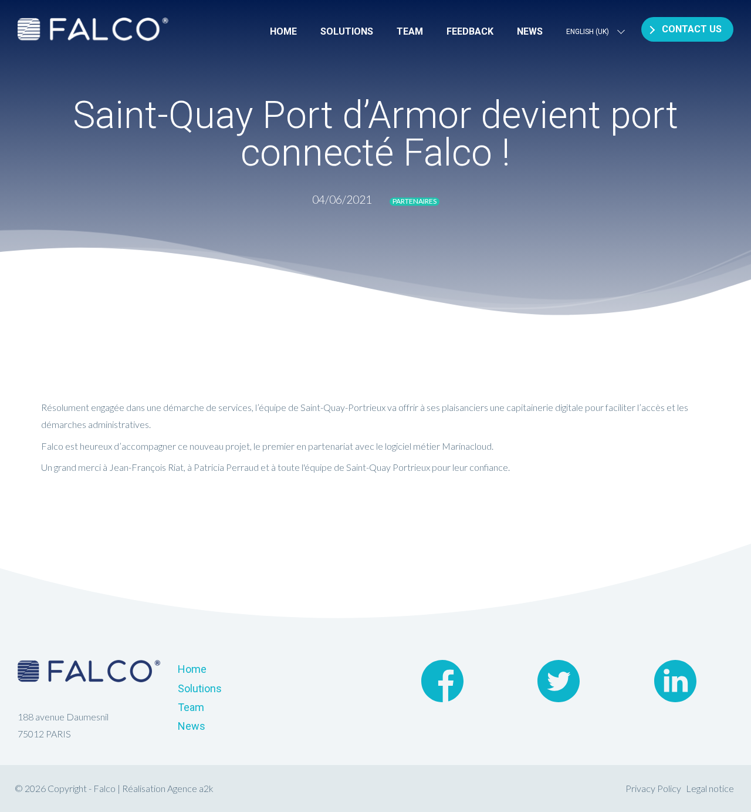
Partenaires (415, 201)
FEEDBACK (469, 31)
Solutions (346, 31)
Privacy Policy (653, 788)
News (530, 31)
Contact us (692, 29)
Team (410, 31)
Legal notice (710, 788)
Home (283, 31)
